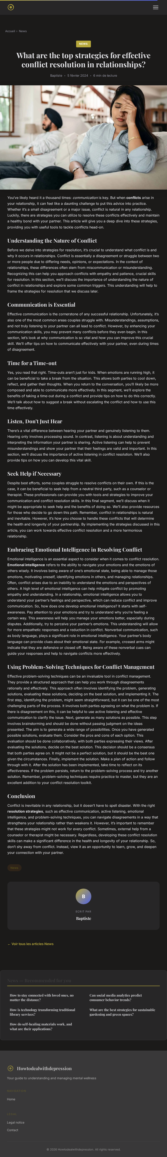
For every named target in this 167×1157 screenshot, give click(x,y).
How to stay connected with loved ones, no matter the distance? (41, 997)
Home (11, 1099)
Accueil (10, 31)
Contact (12, 1130)
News (23, 31)
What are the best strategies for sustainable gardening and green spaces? (122, 1012)
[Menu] (155, 7)
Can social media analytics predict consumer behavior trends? (116, 997)
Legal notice (15, 1122)
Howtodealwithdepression (44, 1068)
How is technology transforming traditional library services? (42, 1012)
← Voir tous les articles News (30, 944)
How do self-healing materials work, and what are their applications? (41, 1026)
